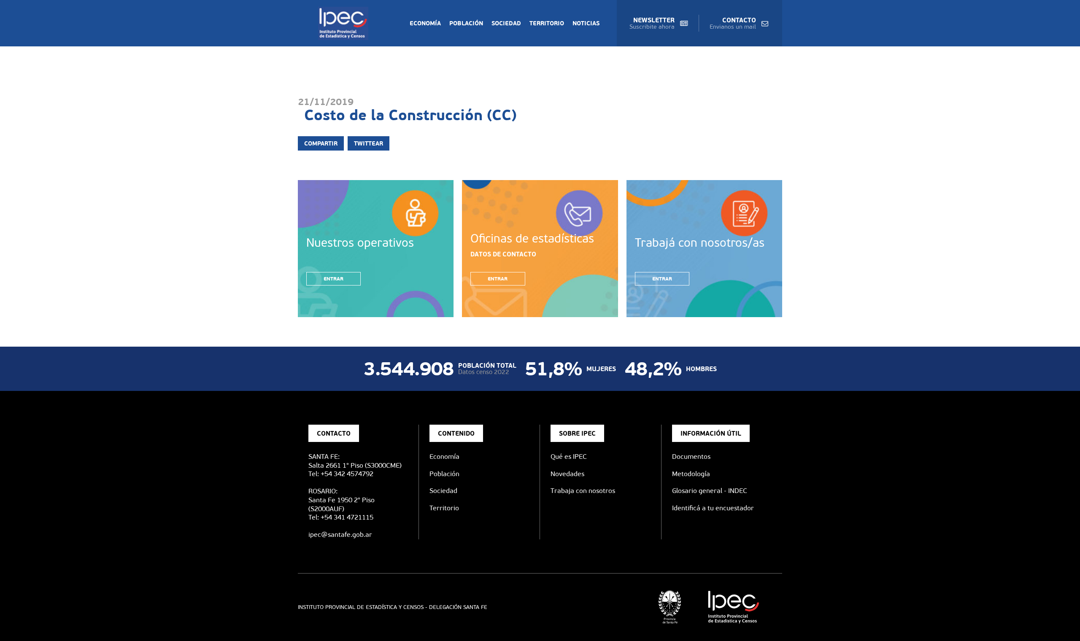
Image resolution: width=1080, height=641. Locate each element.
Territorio (546, 23)
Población (466, 23)
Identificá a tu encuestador (713, 508)
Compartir (321, 143)
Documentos (691, 456)
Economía (425, 23)
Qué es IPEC (569, 456)
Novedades (567, 474)
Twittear (368, 143)
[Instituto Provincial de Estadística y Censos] (345, 23)
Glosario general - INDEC (709, 491)
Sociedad (506, 23)
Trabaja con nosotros (583, 491)
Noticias (585, 23)
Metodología (691, 474)
